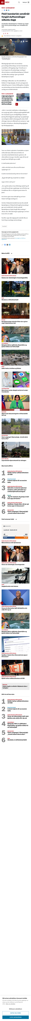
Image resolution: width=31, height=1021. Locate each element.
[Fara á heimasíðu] (6, 2)
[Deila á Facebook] (4, 10)
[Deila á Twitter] (6, 10)
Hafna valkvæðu (15, 1013)
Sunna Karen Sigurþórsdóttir (8, 29)
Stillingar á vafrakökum (15, 1008)
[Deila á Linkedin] (8, 10)
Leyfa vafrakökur (15, 1017)
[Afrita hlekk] (2, 10)
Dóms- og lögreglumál (8, 8)
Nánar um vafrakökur (10, 1004)
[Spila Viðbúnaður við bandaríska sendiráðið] (15, 137)
